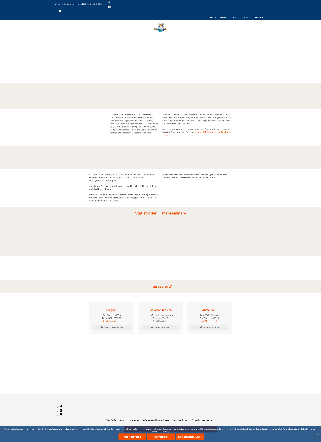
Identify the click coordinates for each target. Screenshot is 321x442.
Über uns (187, 35)
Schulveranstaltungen (152, 35)
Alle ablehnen (161, 437)
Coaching (172, 35)
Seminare (131, 35)
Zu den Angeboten (211, 327)
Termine (223, 18)
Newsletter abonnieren (202, 420)
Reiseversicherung (180, 420)
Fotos (213, 18)
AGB (167, 420)
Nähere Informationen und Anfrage (199, 187)
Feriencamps (115, 35)
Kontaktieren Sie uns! (113, 327)
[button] (201, 35)
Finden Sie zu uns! (162, 327)
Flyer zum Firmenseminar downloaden (199, 196)
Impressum (134, 420)
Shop (234, 18)
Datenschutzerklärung (152, 420)
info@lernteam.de (111, 321)
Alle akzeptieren (132, 437)
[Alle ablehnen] (318, 434)
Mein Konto (259, 18)
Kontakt (246, 18)
